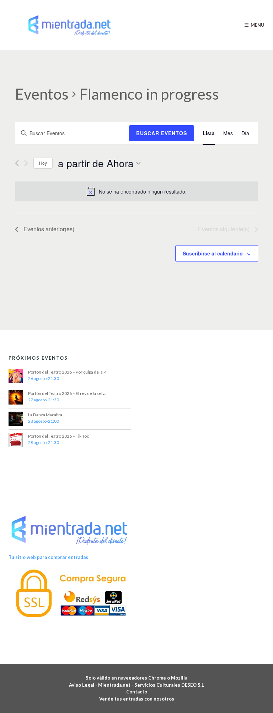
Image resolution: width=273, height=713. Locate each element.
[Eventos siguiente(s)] (26, 163)
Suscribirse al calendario (213, 253)
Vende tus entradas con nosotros (136, 699)
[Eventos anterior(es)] (17, 163)
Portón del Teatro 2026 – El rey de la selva (67, 393)
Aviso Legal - (83, 685)
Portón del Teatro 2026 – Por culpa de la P (67, 372)
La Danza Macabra (45, 414)
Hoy (43, 163)
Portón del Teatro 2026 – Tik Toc (58, 436)
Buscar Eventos (161, 133)
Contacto (136, 691)
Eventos (42, 94)
